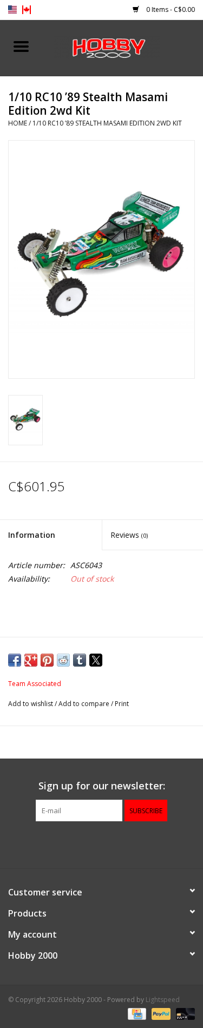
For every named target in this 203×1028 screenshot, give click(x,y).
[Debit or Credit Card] (183, 1013)
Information (31, 535)
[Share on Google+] (30, 660)
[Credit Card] (136, 1013)
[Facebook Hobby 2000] (101, 843)
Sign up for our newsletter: (101, 786)
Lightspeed (163, 999)
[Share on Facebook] (14, 660)
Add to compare (84, 703)
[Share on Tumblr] (79, 660)
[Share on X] (95, 660)
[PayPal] (160, 1013)
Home (17, 123)
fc (26, 9)
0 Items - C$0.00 (170, 9)
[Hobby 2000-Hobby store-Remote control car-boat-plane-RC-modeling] (123, 47)
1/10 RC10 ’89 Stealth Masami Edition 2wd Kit (107, 123)
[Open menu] (21, 46)
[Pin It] (47, 660)
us (12, 9)
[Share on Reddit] (63, 660)
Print (122, 703)
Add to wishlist (31, 703)
